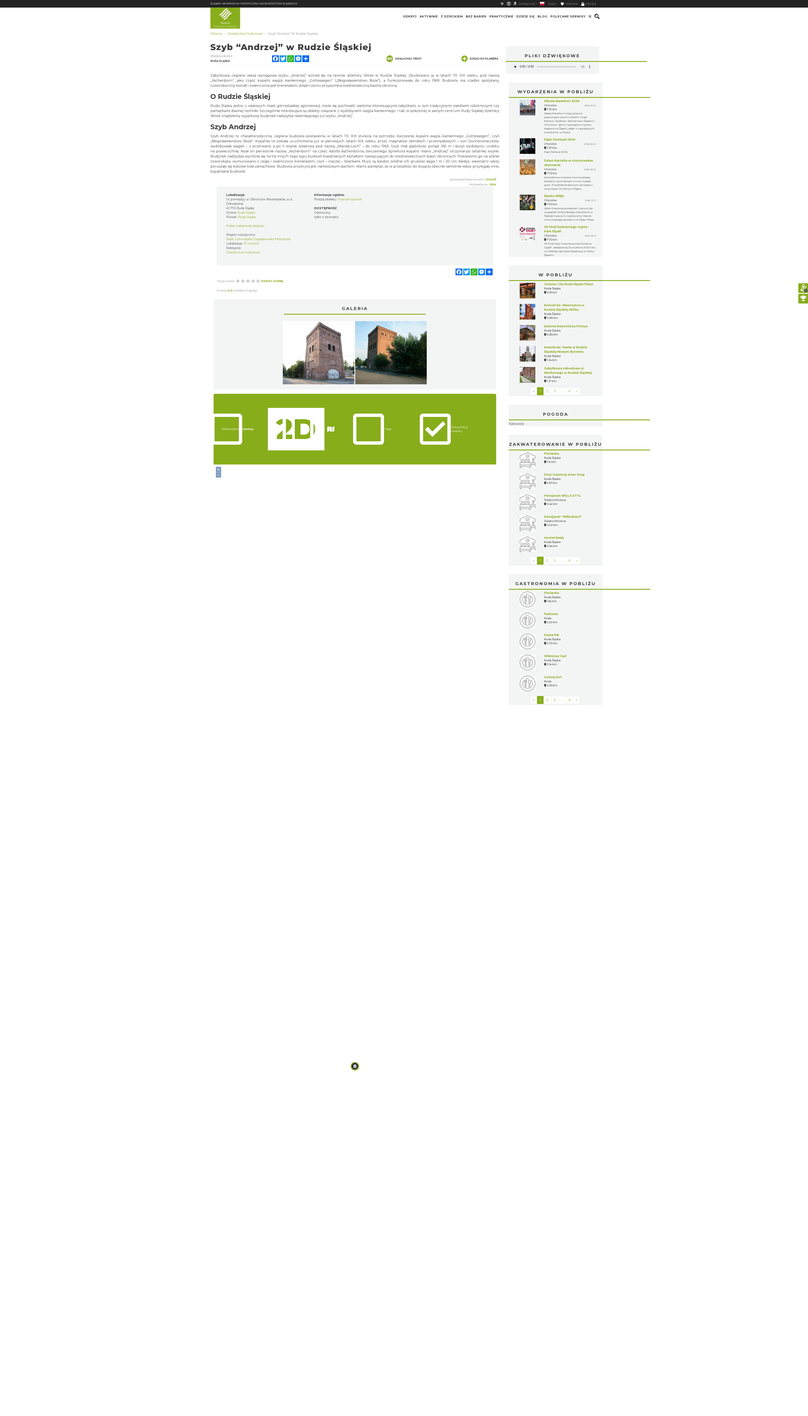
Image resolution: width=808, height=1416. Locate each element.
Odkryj (410, 16)
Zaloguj (591, 3)
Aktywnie (429, 16)
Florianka (551, 480)
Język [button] (551, 3)
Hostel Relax (554, 564)
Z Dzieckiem (452, 16)
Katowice (555, 437)
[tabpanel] (318, 353)
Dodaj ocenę (272, 281)
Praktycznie (501, 16)
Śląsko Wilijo (554, 196)
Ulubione (571, 3)
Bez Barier (476, 16)
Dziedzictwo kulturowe (243, 252)
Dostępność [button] (527, 3)
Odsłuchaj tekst (408, 58)
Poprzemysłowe (350, 199)
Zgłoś (491, 179)
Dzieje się (525, 16)
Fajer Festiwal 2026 (559, 139)
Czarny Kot (553, 703)
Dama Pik (551, 661)
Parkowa (551, 640)
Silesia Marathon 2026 (561, 101)
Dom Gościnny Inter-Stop (564, 501)
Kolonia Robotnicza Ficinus (566, 326)
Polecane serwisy (568, 16)
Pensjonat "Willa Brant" (563, 543)
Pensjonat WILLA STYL (562, 522)
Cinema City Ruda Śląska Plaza (568, 284)
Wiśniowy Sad (555, 682)
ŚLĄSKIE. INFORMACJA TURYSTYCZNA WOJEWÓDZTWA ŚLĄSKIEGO (254, 3)
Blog (543, 16)
